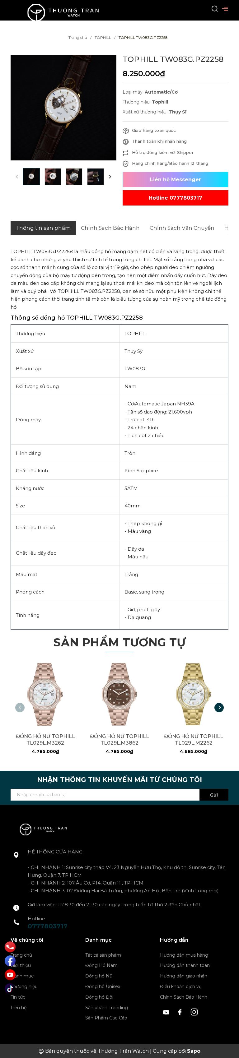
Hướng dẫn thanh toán (185, 965)
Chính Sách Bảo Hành (183, 997)
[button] (110, 176)
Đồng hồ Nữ (98, 976)
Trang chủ (21, 955)
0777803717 (48, 926)
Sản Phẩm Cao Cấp (106, 1018)
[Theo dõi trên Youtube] (167, 1011)
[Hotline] (10, 946)
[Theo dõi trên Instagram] (194, 1011)
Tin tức (18, 997)
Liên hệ (18, 1007)
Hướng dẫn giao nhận (183, 976)
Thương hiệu (24, 986)
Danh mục (22, 976)
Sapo (193, 1051)
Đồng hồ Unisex (102, 986)
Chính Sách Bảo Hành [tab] (110, 228)
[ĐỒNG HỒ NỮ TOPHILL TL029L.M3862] (119, 694)
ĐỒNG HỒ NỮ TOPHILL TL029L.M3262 (45, 739)
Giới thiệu (21, 965)
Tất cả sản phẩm (103, 955)
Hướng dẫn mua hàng (184, 955)
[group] (63, 107)
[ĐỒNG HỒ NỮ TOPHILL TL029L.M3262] (45, 694)
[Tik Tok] (10, 988)
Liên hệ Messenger (175, 179)
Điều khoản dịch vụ (181, 986)
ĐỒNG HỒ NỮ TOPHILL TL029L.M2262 (193, 739)
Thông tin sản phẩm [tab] (43, 228)
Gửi (214, 795)
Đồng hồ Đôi (99, 997)
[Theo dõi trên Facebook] (181, 1011)
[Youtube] (10, 974)
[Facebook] (10, 960)
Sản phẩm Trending (106, 1007)
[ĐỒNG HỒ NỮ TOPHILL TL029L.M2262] (193, 694)
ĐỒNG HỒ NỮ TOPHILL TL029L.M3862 (119, 739)
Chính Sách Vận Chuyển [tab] (182, 228)
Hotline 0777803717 (175, 198)
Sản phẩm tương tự (119, 642)
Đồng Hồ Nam (101, 965)
